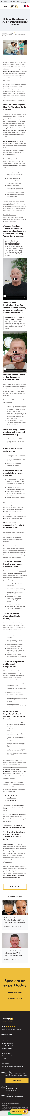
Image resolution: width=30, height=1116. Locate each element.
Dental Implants (6, 1051)
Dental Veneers (6, 1053)
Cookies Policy (25, 1107)
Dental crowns (11, 800)
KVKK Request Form (6, 1108)
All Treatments (5, 1105)
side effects (14, 698)
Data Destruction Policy (17, 1108)
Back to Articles (15, 887)
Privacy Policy (6, 1063)
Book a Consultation (15, 992)
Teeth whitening (12, 795)
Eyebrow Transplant (7, 1048)
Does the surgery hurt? (14, 604)
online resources (16, 814)
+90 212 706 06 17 (11, 1090)
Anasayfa (4, 33)
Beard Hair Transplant (8, 1046)
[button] (5, 6)
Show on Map (17, 1080)
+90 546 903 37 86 (11, 1088)
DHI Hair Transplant (7, 1043)
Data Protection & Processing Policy (12, 1066)
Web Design (8, 1103)
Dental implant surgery (10, 141)
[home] (14, 6)
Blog (11, 33)
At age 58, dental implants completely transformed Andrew (13, 243)
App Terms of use (9, 1110)
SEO (2, 1103)
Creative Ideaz (15, 1103)
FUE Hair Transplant (7, 1040)
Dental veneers (11, 798)
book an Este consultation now (12, 518)
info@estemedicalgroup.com (14, 1096)
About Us (4, 1061)
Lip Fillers (4, 1058)
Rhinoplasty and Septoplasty (10, 1056)
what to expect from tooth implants (14, 96)
